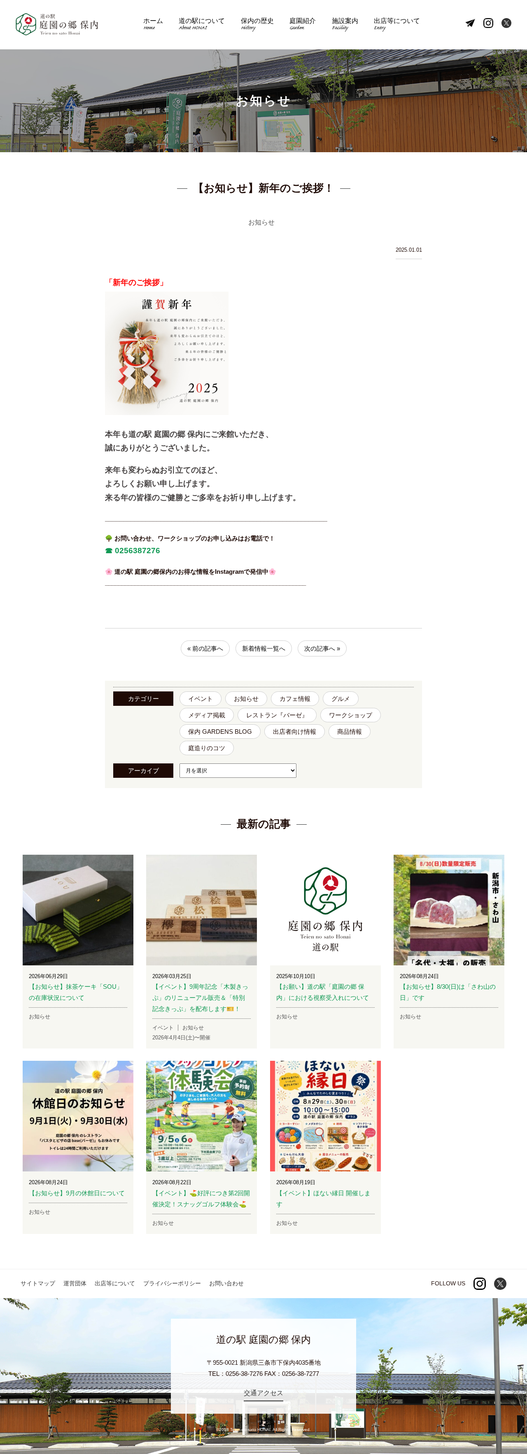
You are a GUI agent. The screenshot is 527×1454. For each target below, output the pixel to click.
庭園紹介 (302, 24)
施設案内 (345, 24)
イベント (200, 698)
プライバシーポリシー (172, 1283)
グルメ (340, 698)
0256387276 (136, 550)
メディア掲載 (206, 715)
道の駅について (202, 24)
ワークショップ (350, 715)
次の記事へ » (322, 648)
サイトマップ (38, 1283)
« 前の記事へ (205, 648)
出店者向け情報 (294, 731)
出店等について (397, 24)
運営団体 (74, 1283)
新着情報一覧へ (263, 648)
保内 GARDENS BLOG (220, 731)
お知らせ (246, 698)
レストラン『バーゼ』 (277, 715)
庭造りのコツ (206, 747)
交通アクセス (263, 1392)
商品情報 (349, 731)
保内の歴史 (257, 24)
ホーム (153, 24)
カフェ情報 (295, 698)
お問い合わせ (226, 1283)
